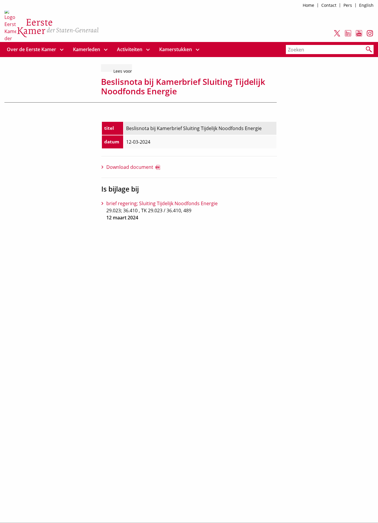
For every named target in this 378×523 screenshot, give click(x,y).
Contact (328, 5)
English (366, 5)
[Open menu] (61, 49)
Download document (129, 167)
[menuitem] (31, 49)
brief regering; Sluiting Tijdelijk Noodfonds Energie (162, 203)
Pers (347, 5)
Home (308, 5)
